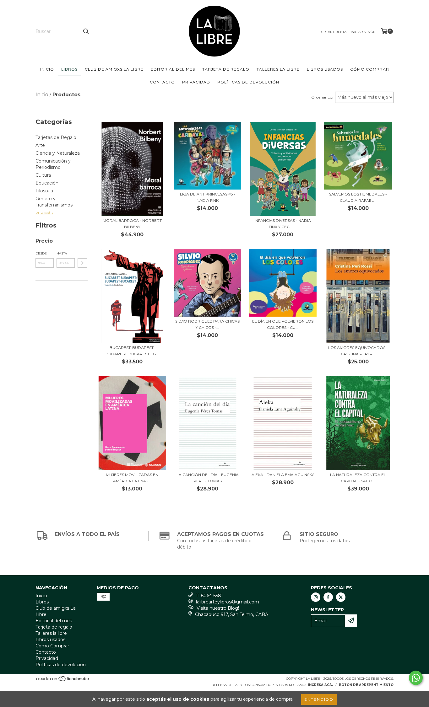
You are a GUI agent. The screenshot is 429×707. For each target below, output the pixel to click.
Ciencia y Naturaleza (57, 153)
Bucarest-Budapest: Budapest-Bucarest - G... (132, 350)
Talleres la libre (278, 69)
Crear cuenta (333, 32)
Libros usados (325, 69)
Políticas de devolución (248, 82)
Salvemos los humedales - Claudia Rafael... (358, 197)
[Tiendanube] (62, 680)
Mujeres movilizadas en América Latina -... (132, 477)
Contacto (162, 82)
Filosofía (44, 191)
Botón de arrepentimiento (366, 685)
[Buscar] (85, 31)
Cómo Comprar (369, 69)
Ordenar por (322, 97)
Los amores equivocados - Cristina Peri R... (358, 350)
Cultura (43, 175)
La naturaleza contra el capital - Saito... (358, 477)
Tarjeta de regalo (225, 69)
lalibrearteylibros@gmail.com (227, 602)
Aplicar (82, 263)
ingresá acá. (320, 685)
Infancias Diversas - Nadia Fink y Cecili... (282, 223)
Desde (41, 253)
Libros (69, 69)
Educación (46, 183)
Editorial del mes (173, 69)
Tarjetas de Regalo (55, 137)
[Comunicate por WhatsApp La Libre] (416, 678)
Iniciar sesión (363, 32)
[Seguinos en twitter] (340, 597)
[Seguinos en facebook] (328, 597)
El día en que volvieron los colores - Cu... (282, 324)
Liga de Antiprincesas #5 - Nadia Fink (207, 197)
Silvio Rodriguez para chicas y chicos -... (207, 324)
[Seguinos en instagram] (315, 597)
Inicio (47, 69)
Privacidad (196, 82)
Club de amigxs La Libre (114, 69)
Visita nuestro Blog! (218, 608)
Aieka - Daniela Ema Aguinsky (283, 474)
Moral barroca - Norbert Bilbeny (132, 223)
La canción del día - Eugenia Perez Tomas (207, 477)
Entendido (319, 699)
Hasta (62, 253)
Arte (40, 145)
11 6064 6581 (209, 595)
